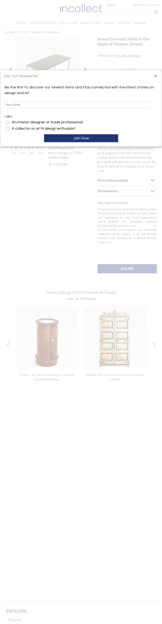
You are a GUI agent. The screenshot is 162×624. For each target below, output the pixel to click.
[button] (156, 76)
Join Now (81, 138)
